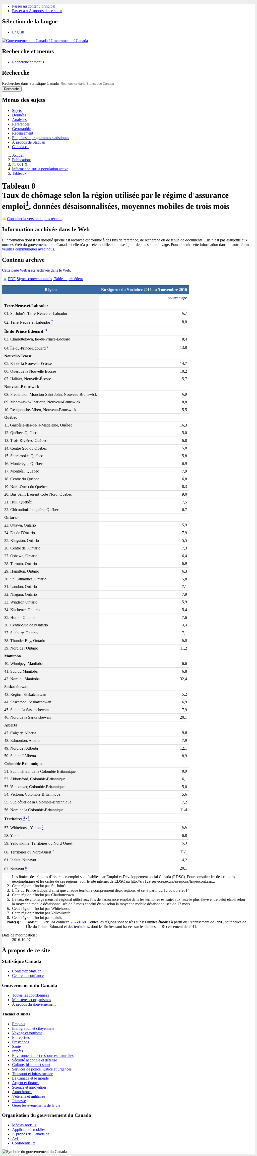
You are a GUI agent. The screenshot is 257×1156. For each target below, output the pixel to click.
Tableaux (19, 173)
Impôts (17, 1051)
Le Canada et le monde (30, 1078)
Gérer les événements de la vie (36, 1105)
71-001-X (20, 164)
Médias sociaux (24, 1125)
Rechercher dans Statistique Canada (30, 83)
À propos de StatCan (28, 142)
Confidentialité (23, 1143)
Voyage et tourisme (27, 1033)
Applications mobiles (28, 1129)
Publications (21, 160)
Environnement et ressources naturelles (43, 1055)
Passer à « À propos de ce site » (37, 11)
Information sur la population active (40, 169)
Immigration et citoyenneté (33, 1028)
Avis (15, 1138)
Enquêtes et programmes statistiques (40, 138)
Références (21, 124)
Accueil (18, 155)
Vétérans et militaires (28, 1096)
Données (19, 115)
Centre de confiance (28, 975)
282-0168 (78, 922)
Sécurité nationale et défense (34, 1060)
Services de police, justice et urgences (42, 1069)
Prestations (20, 1042)
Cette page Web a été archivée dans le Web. (36, 270)
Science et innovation (29, 1087)
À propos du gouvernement (33, 1004)
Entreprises (21, 1037)
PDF (12, 279)
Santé (16, 1046)
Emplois (18, 1024)
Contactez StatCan (26, 971)
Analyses (19, 119)
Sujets (17, 110)
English (18, 32)
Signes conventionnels (34, 279)
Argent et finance (25, 1083)
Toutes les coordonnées (30, 995)
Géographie (21, 128)
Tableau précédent (68, 279)
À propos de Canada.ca (30, 1134)
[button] (28, 62)
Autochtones (22, 1092)
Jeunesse (19, 1101)
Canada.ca (20, 147)
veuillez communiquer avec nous (28, 249)
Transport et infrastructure (32, 1074)
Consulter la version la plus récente (34, 219)
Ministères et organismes (31, 1000)
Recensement (22, 133)
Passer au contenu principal (33, 6)
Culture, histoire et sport (31, 1064)
